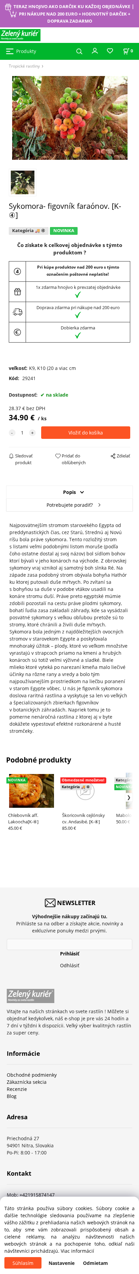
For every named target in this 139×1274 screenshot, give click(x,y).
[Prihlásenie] (94, 50)
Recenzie (17, 1089)
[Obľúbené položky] (110, 51)
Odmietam (95, 1263)
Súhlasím (22, 1263)
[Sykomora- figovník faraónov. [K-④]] (70, 118)
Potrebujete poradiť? (70, 505)
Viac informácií (77, 1251)
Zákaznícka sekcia (27, 1082)
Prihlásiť (69, 953)
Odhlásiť (69, 965)
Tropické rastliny (24, 66)
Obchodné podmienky (32, 1075)
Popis (69, 492)
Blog (12, 1096)
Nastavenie (62, 1263)
